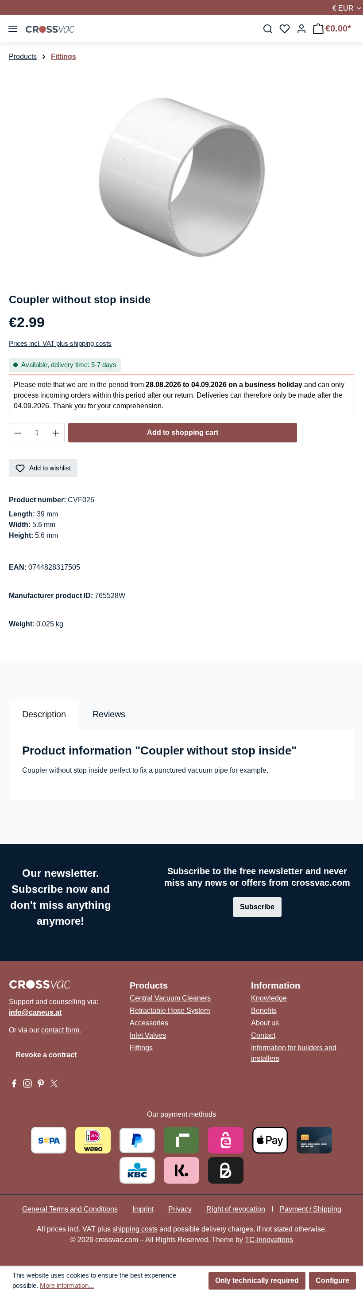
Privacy (180, 1209)
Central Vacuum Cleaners (170, 998)
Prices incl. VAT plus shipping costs (60, 343)
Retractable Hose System (170, 1010)
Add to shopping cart (182, 432)
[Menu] (12, 29)
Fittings (141, 1048)
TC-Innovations (269, 1239)
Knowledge (269, 998)
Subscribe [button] (257, 907)
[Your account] (301, 29)
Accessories (149, 1023)
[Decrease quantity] (17, 433)
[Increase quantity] (56, 433)
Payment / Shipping (310, 1209)
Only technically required (257, 1280)
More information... (67, 1285)
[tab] (44, 714)
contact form (60, 1030)
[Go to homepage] (50, 28)
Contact (263, 1035)
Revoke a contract (46, 1055)
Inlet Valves (148, 1035)
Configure (332, 1280)
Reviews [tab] (109, 714)
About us (265, 1023)
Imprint (143, 1209)
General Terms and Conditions (70, 1209)
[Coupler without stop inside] (181, 173)
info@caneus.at (35, 1012)
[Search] (267, 29)
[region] (181, 173)
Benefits (264, 1010)
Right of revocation (235, 1209)
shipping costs (135, 1229)
